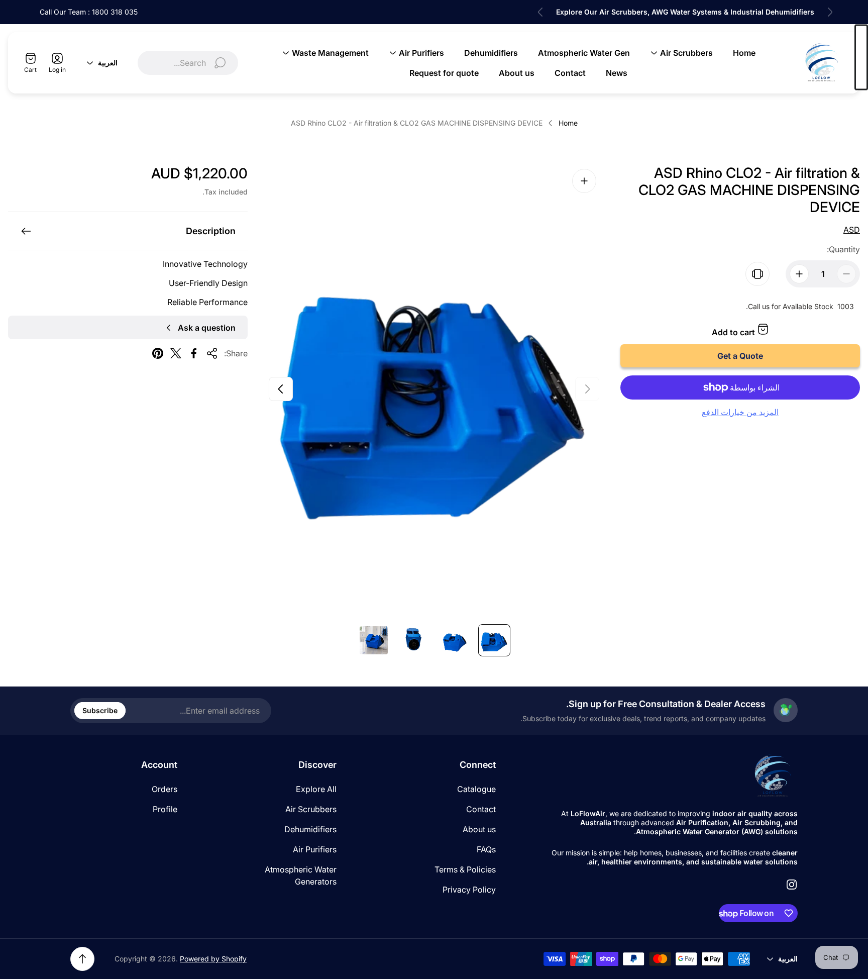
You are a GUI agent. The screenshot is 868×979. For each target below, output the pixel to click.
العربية (108, 62)
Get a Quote (740, 356)
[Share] (212, 353)
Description (211, 231)
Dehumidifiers (310, 829)
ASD (851, 230)
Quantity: (843, 249)
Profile (165, 809)
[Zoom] (584, 181)
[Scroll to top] (82, 959)
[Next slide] (540, 12)
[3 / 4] (414, 640)
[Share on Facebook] (194, 353)
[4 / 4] (374, 640)
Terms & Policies (465, 869)
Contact (481, 809)
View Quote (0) (861, 57)
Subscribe (100, 710)
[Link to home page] (772, 776)
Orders (164, 789)
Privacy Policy (469, 890)
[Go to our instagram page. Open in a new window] (792, 884)
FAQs (486, 849)
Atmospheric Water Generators (301, 875)
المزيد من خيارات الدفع (740, 412)
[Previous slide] (830, 12)
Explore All (316, 789)
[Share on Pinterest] (158, 353)
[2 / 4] (454, 640)
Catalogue (476, 789)
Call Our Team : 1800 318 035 (89, 12)
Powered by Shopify (213, 958)
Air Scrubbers (311, 809)
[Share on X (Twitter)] (176, 353)
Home (568, 123)
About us (479, 829)
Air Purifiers (315, 849)
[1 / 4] (494, 640)
